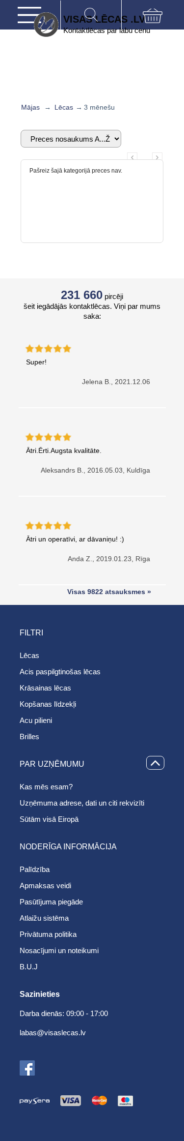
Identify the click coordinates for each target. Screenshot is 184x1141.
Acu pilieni (36, 720)
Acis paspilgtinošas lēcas (60, 671)
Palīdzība (35, 869)
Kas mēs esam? (46, 786)
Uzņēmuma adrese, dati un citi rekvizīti (82, 803)
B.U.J (29, 966)
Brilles (29, 736)
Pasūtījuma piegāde (51, 902)
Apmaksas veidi (45, 885)
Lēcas (63, 107)
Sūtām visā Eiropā (49, 819)
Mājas (30, 107)
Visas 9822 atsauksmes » (109, 591)
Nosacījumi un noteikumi (59, 950)
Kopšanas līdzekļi (48, 704)
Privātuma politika (48, 934)
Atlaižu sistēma (44, 918)
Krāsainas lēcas (45, 688)
